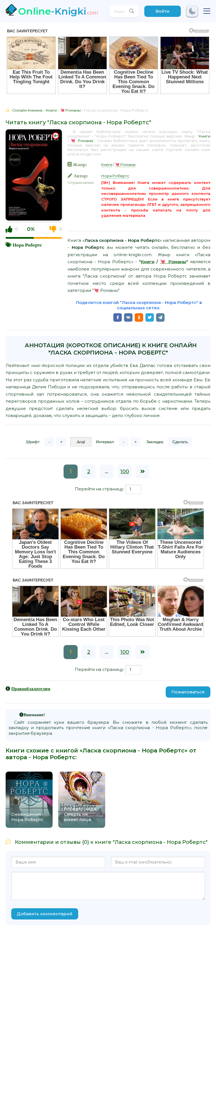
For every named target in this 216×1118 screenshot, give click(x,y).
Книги (204, 136)
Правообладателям (30, 688)
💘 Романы (82, 140)
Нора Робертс (27, 244)
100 (124, 471)
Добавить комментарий (45, 913)
